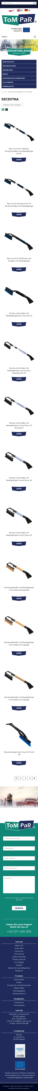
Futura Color (19, 1002)
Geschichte (19, 951)
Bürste (5, 74)
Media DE (19, 971)
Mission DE (19, 945)
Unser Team (19, 948)
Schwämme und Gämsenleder (14, 78)
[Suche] (34, 3)
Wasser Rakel (8, 70)
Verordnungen (29, 1086)
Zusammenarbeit (19, 957)
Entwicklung (19, 954)
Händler (19, 965)
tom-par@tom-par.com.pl (21, 1021)
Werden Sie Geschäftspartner (19, 968)
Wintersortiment (9, 66)
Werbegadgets (8, 86)
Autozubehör (8, 82)
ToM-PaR (4, 92)
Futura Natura (19, 1005)
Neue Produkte (8, 62)
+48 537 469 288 (19, 931)
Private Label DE (19, 959)
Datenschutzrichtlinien (18, 1086)
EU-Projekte (19, 962)
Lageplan (7, 1086)
